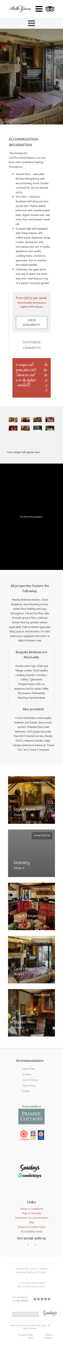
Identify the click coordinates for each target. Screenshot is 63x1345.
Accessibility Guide (31, 1231)
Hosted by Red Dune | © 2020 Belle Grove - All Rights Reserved (30, 1327)
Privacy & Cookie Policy (31, 1227)
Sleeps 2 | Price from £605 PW (10, 120)
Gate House (29, 1085)
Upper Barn (28, 1068)
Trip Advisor (22, 1301)
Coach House (30, 1080)
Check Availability (31, 322)
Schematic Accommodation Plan (31, 1220)
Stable (25, 1091)
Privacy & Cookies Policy (25, 1337)
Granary (26, 1074)
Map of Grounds (31, 1213)
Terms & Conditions (31, 1209)
